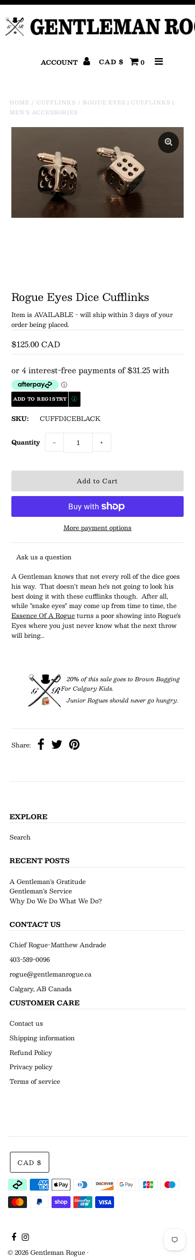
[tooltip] (74, 399)
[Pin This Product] (74, 745)
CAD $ (111, 62)
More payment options (97, 528)
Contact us (26, 1023)
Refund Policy (30, 1052)
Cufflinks (56, 102)
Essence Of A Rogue (43, 615)
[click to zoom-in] (168, 142)
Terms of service (34, 1081)
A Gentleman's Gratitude (47, 881)
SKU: (20, 419)
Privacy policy (31, 1067)
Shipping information (42, 1038)
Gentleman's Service (40, 891)
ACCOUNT (60, 62)
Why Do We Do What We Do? (55, 901)
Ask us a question (43, 557)
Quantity (25, 442)
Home (19, 102)
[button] (45, 399)
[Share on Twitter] (56, 745)
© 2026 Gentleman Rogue (46, 1252)
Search (20, 837)
